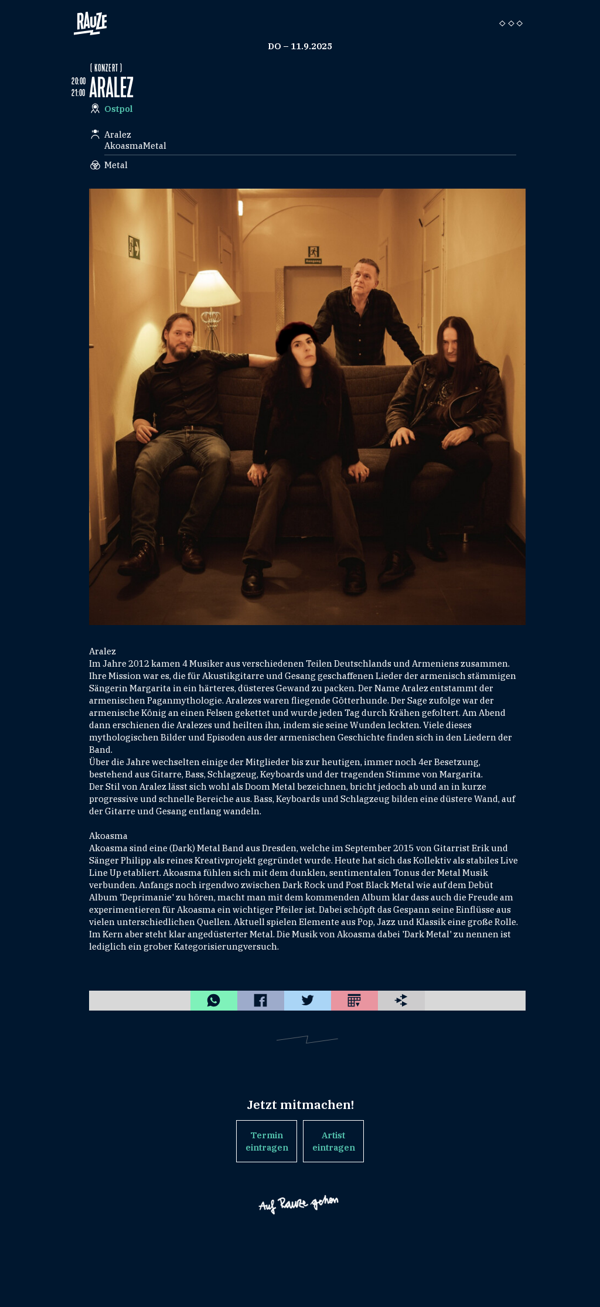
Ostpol (118, 108)
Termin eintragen (267, 1141)
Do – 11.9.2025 (300, 46)
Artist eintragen (333, 1141)
